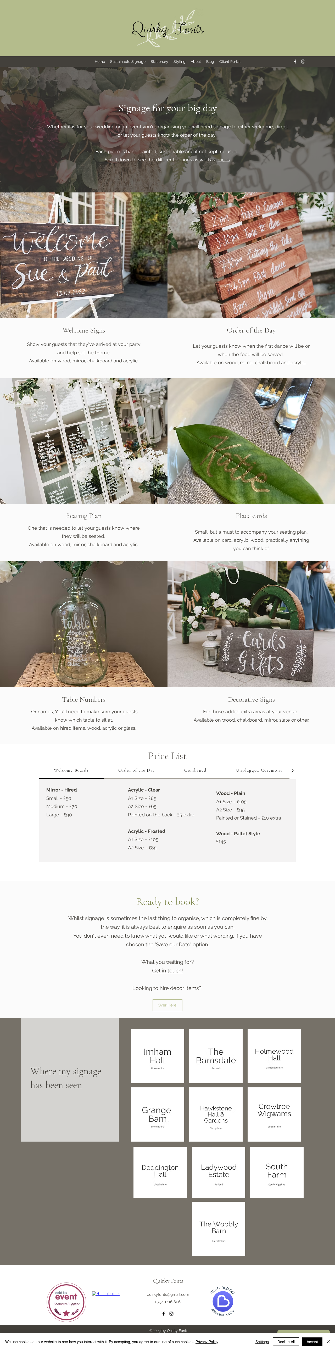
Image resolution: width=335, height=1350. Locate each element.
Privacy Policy (207, 1341)
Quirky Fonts (168, 1280)
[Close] (329, 1341)
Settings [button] (262, 1341)
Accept (312, 1341)
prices (223, 159)
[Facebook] (295, 61)
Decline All (286, 1341)
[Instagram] (303, 61)
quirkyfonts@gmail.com (168, 1294)
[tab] (71, 770)
